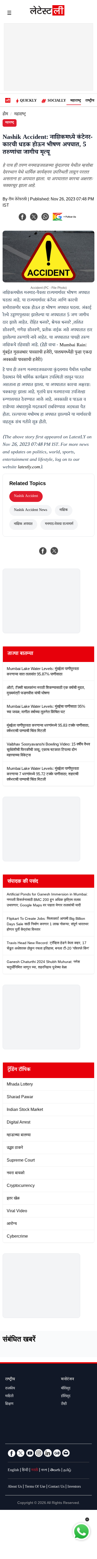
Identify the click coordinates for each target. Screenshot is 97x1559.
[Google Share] (66, 220)
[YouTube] (30, 1453)
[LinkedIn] (48, 1453)
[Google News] (57, 1453)
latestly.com (29, 467)
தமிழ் (67, 1470)
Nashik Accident (26, 496)
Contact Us (56, 1487)
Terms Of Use (35, 1487)
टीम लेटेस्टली (18, 200)
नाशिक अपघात (23, 524)
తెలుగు (55, 1470)
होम (5, 114)
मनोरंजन (67, 1379)
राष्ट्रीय (89, 101)
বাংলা (44, 1470)
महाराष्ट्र (75, 101)
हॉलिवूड (65, 1396)
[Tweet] (54, 551)
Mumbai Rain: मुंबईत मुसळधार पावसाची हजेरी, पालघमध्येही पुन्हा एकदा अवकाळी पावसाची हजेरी (47, 353)
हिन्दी (25, 1470)
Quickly (28, 101)
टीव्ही (64, 1404)
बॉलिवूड (65, 1389)
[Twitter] (21, 1453)
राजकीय (10, 1389)
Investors (74, 1487)
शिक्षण (9, 1404)
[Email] (66, 1453)
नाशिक (63, 510)
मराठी (34, 1470)
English (13, 1470)
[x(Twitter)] (34, 217)
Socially (57, 101)
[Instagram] (39, 1453)
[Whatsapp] (45, 217)
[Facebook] (22, 217)
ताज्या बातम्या (20, 654)
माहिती (9, 1396)
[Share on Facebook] (43, 551)
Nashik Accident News (30, 510)
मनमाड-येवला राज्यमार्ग (59, 524)
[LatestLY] (47, 14)
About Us (15, 1487)
